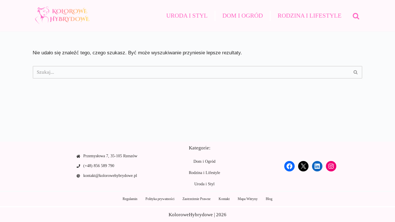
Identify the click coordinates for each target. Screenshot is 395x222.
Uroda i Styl (187, 15)
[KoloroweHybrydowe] (62, 15)
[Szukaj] (355, 15)
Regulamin (130, 199)
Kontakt (224, 199)
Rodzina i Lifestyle (310, 15)
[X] (303, 166)
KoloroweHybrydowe (191, 214)
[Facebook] (289, 166)
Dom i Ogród (242, 15)
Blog (269, 199)
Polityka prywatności (159, 199)
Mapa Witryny (248, 199)
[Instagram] (331, 166)
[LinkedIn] (317, 166)
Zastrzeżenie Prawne (196, 199)
